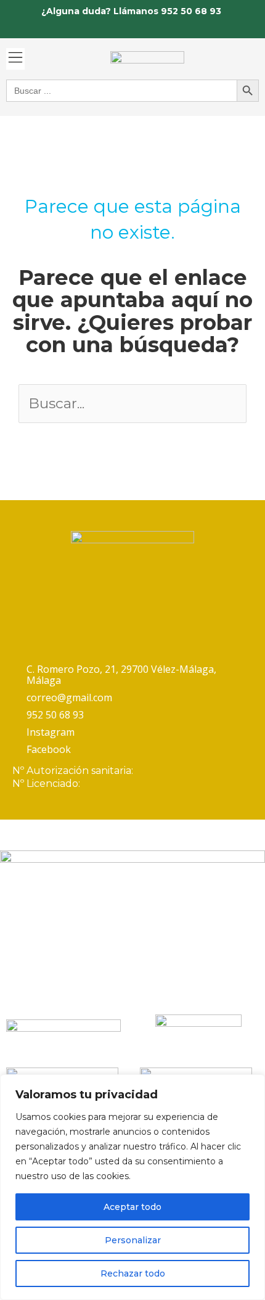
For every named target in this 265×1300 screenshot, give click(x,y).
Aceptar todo (132, 1206)
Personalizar (133, 1240)
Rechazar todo (132, 1273)
